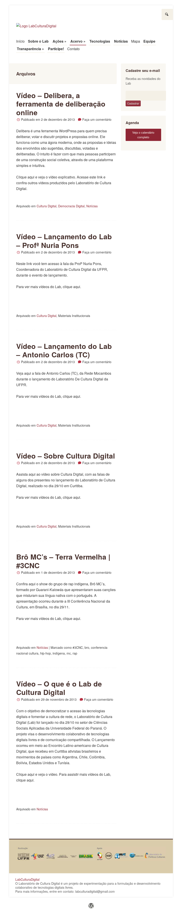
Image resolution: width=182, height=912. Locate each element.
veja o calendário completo (143, 134)
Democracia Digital (71, 206)
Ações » (59, 41)
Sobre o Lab (38, 41)
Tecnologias (99, 41)
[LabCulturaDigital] (36, 23)
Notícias (121, 41)
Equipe (149, 41)
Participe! (56, 48)
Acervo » (77, 41)
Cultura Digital (46, 206)
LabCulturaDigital (27, 879)
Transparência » (30, 48)
